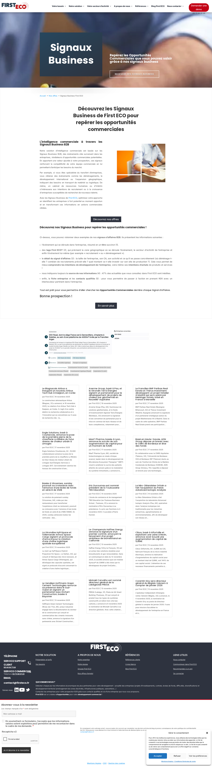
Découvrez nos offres (106, 219)
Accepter (158, 756)
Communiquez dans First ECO (185, 664)
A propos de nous (122, 6)
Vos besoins (40, 664)
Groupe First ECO (84, 669)
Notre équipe (83, 664)
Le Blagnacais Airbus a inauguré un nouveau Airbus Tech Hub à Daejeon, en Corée (58, 390)
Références (140, 6)
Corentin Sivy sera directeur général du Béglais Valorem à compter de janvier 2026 (151, 583)
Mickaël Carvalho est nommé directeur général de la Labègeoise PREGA (105, 582)
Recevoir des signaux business (134, 74)
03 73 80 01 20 (18, 674)
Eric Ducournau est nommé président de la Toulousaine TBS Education (104, 487)
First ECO (73, 198)
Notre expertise (84, 660)
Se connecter (178, 673)
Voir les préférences (198, 756)
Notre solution (75, 6)
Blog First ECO (157, 6)
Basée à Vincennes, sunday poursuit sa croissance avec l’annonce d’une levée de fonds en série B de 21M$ (59, 486)
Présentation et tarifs (44, 660)
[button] (207, 733)
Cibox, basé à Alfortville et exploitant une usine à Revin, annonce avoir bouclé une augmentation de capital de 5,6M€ (151, 537)
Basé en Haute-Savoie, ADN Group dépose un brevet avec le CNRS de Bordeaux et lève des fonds (152, 442)
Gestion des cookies (116, 763)
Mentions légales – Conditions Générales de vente (178, 761)
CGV (105, 763)
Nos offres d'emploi (85, 673)
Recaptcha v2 (9, 731)
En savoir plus (106, 305)
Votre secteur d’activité (98, 6)
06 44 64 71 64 (10, 667)
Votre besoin (58, 6)
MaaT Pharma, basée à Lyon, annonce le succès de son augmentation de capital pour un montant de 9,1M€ (105, 442)
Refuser (177, 756)
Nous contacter (174, 6)
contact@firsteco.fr (16, 683)
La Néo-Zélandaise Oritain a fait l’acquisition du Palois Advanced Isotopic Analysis (150, 487)
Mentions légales (94, 763)
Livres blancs (130, 664)
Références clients (132, 660)
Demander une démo (199, 7)
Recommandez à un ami (182, 669)
